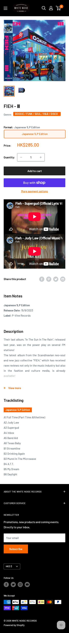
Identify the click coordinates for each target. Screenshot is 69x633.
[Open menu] (5, 8)
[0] (58, 8)
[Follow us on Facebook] (6, 584)
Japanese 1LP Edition (18, 409)
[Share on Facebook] (41, 279)
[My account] (51, 8)
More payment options (34, 191)
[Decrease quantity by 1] (21, 157)
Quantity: (9, 157)
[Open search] (44, 8)
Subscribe (15, 549)
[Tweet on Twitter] (55, 279)
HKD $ (9, 566)
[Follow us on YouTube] (27, 584)
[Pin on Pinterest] (48, 279)
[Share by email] (62, 279)
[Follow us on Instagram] (20, 584)
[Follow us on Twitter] (13, 584)
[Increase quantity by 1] (41, 157)
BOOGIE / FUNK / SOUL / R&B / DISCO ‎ (37, 113)
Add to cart (34, 171)
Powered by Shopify (14, 625)
